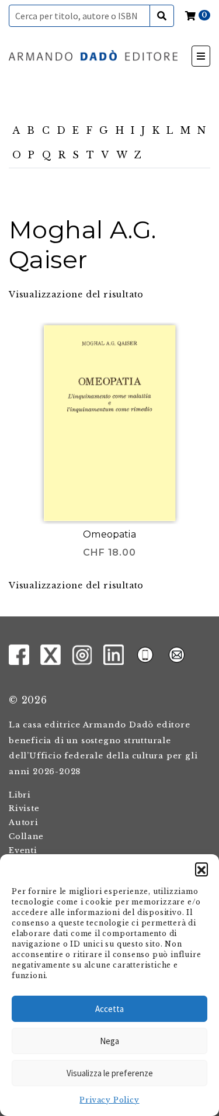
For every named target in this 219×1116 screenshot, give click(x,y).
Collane (26, 836)
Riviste (24, 808)
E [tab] (75, 130)
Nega (109, 1040)
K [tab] (156, 130)
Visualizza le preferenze (110, 1073)
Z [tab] (138, 155)
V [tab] (105, 155)
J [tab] (143, 130)
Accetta (109, 1008)
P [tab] (31, 155)
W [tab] (122, 155)
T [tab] (90, 155)
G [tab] (104, 130)
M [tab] (185, 130)
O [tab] (17, 155)
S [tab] (75, 155)
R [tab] (62, 155)
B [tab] (31, 130)
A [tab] (16, 130)
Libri (20, 795)
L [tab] (169, 130)
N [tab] (201, 130)
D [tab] (61, 130)
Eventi (23, 850)
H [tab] (120, 130)
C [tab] (46, 130)
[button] (201, 869)
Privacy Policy (109, 1100)
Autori (24, 822)
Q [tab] (47, 155)
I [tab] (133, 130)
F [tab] (89, 130)
